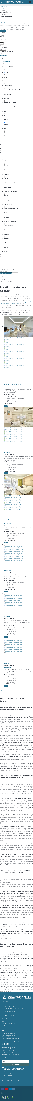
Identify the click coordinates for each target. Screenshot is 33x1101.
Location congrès (7, 1052)
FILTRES (2, 8)
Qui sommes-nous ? (8, 1023)
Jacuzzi (6, 251)
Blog (3, 1027)
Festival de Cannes (10, 102)
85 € (7, 684)
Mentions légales (7, 1037)
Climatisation (8, 170)
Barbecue (7, 234)
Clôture (6, 230)
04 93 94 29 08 (9, 1006)
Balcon (6, 243)
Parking (6, 200)
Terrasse (6, 217)
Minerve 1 (7, 452)
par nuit (12, 403)
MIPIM (6, 120)
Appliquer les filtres (6, 273)
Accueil (4, 1018)
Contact (4, 1025)
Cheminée (7, 238)
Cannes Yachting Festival (12, 90)
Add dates (3, 31)
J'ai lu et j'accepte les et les (14, 1069)
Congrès (6, 98)
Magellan (7, 663)
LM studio (7, 616)
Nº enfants (3, 47)
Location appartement (9, 1047)
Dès (5, 403)
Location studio (7, 1049)
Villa (6, 77)
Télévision (7, 174)
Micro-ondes (7, 187)
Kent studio (7, 570)
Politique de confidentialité (10, 1038)
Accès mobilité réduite (11, 208)
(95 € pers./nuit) (9, 394)
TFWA (5, 128)
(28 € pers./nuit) (9, 462)
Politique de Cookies (8, 1035)
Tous (6, 70)
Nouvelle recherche (6, 65)
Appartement (9, 75)
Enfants (2, 41)
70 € (7, 540)
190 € (8, 403)
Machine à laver (9, 213)
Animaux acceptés (10, 183)
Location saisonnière (10, 107)
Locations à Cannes (8, 1020)
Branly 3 (6, 520)
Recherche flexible (6, 16)
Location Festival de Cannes (10, 1054)
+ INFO (6, 406)
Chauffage (7, 195)
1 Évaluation (7, 524)
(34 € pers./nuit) (9, 580)
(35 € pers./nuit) (9, 531)
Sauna (6, 247)
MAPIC (6, 111)
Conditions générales (8, 1033)
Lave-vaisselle (8, 204)
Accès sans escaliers (10, 221)
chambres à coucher (6, 51)
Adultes (2, 37)
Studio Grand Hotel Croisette (13, 385)
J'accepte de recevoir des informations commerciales (15, 1074)
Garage (6, 178)
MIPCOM (6, 115)
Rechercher (3, 6)
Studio (7, 72)
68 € (7, 589)
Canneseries (7, 94)
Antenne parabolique (10, 191)
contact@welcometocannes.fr (14, 1008)
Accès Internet (8, 226)
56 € (7, 471)
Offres (4, 1022)
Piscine (6, 165)
